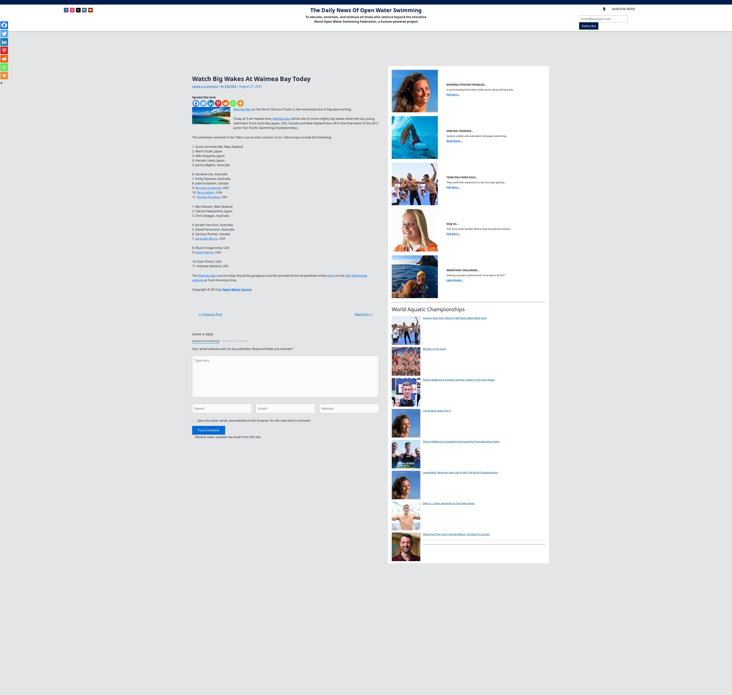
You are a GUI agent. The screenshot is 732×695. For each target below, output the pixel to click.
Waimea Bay (242, 109)
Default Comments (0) (205, 341)
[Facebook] (196, 103)
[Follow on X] (78, 10)
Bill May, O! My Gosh (434, 349)
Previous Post (210, 314)
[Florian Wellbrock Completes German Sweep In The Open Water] (406, 392)
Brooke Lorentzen (208, 188)
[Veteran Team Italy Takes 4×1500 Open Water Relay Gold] (406, 330)
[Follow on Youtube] (90, 10)
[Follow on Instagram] (72, 10)
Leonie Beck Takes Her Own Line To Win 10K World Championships (460, 472)
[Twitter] (203, 103)
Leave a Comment (205, 86)
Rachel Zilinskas (208, 197)
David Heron (204, 252)
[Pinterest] (218, 103)
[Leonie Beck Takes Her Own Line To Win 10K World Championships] (406, 485)
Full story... (453, 94)
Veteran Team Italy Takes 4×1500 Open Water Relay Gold (454, 318)
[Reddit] (225, 103)
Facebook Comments (235, 341)
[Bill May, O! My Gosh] (406, 361)
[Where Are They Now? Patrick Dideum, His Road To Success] (406, 547)
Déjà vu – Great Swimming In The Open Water (448, 503)
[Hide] (1, 83)
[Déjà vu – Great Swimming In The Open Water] (406, 516)
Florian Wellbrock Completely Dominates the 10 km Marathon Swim (461, 441)
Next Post (363, 314)
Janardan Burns (206, 238)
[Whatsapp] (233, 103)
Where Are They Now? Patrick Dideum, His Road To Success (456, 534)
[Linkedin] (210, 103)
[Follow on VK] (84, 10)
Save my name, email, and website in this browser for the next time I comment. (254, 420)
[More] (240, 103)
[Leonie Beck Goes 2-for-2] (406, 423)
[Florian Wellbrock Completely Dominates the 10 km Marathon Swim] (406, 454)
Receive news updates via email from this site (228, 437)
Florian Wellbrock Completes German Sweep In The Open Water (459, 379)
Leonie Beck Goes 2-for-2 (437, 410)
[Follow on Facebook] (66, 10)
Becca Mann (206, 192)
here (330, 275)
